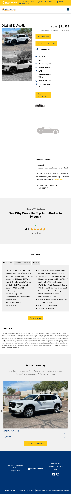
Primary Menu (68, 9)
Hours (61, 1)
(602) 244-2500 (28, 1)
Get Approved (42, 95)
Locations (25, 3)
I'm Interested (43, 37)
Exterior (27, 263)
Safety (18, 263)
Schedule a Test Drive (46, 43)
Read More (59, 179)
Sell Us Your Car (55, 463)
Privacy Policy (40, 490)
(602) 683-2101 (46, 1)
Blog (55, 469)
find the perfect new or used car (41, 371)
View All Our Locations (56, 466)
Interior (36, 263)
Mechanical (7, 263)
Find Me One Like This (35, 443)
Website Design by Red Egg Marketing (57, 490)
